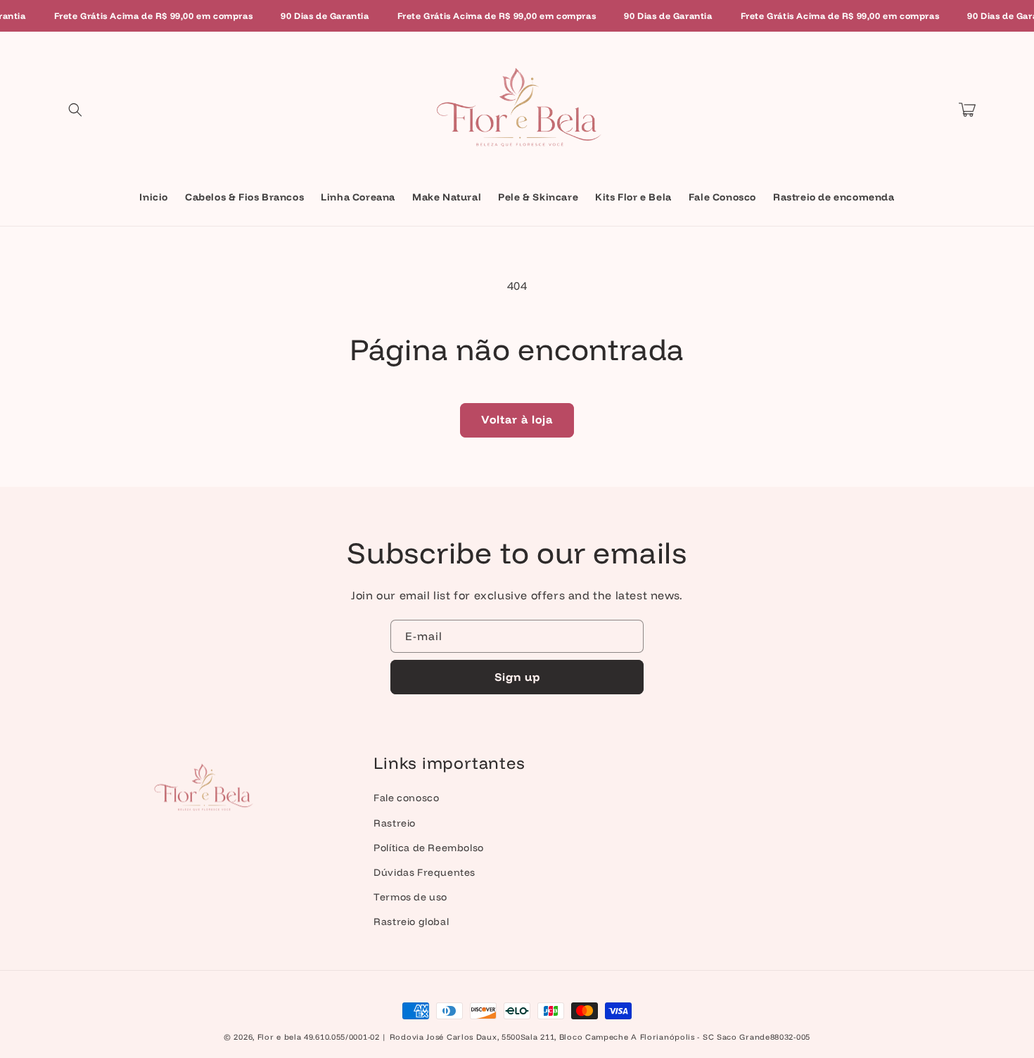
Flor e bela (279, 1037)
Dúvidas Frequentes (424, 872)
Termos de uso (410, 897)
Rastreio (395, 823)
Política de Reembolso (429, 847)
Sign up (517, 677)
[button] (75, 109)
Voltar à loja (517, 419)
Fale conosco (406, 797)
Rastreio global (411, 921)
